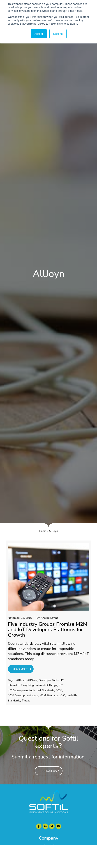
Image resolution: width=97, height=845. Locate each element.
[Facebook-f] (39, 826)
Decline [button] (58, 33)
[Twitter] (52, 826)
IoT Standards (45, 690)
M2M (59, 690)
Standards (14, 700)
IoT (61, 685)
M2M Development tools (23, 695)
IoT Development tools (22, 690)
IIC (62, 680)
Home (42, 531)
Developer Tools (49, 680)
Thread (26, 700)
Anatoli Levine (49, 617)
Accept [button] (39, 33)
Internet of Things (46, 685)
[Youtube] (58, 826)
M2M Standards (49, 695)
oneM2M (72, 695)
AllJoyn (20, 680)
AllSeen (32, 680)
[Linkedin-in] (45, 826)
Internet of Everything (21, 685)
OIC (62, 695)
